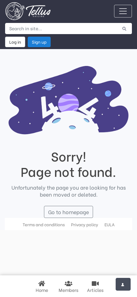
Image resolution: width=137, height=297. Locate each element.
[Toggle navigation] (123, 11)
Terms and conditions (44, 224)
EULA (110, 224)
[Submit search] (124, 28)
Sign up (39, 42)
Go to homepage (68, 211)
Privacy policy (84, 224)
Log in (15, 42)
